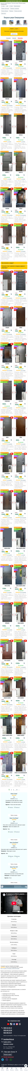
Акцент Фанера (20, 735)
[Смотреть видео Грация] (12, 308)
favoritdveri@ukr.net (8, 1039)
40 (21, 68)
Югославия (7, 473)
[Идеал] (20, 197)
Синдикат (7, 244)
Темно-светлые (5, 8)
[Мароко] (20, 280)
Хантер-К (21, 172)
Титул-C (7, 135)
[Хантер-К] (20, 161)
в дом (11, 24)
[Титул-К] (20, 124)
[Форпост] (20, 462)
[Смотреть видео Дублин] (12, 189)
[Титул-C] (7, 124)
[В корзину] (11, 64)
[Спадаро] (20, 390)
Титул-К (20, 135)
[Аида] (7, 426)
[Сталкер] (20, 50)
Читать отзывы (14, 815)
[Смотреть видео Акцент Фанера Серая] (12, 716)
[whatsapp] (11, 1060)
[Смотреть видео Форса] (25, 344)
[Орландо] (7, 612)
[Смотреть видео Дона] (25, 418)
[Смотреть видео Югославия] (12, 454)
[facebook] (14, 1025)
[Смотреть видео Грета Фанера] (12, 641)
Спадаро (21, 401)
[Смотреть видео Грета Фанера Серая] (25, 566)
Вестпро (21, 98)
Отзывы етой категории (13, 968)
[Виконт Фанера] (7, 687)
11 (21, 215)
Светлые (3, 13)
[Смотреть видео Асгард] (12, 491)
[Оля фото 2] (17, 809)
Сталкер (21, 61)
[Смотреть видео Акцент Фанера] (25, 716)
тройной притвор (18, 24)
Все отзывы (4, 968)
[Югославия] (7, 462)
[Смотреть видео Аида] (12, 418)
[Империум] (20, 233)
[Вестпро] (20, 88)
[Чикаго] (20, 500)
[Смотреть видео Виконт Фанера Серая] (12, 753)
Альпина (7, 363)
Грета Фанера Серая (20, 585)
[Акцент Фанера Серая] (7, 724)
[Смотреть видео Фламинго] (25, 641)
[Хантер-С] (7, 161)
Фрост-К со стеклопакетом (21, 772)
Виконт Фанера (7, 698)
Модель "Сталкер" (14, 793)
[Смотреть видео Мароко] (25, 272)
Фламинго (20, 660)
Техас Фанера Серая (20, 548)
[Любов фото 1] (11, 858)
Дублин (7, 208)
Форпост (21, 473)
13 (7, 215)
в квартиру (4, 24)
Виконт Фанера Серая (7, 772)
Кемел (20, 327)
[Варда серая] (7, 537)
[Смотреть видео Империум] (25, 225)
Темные (11, 11)
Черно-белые (4, 11)
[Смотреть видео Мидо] (12, 272)
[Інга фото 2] (17, 834)
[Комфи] (7, 50)
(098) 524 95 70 (14, 34)
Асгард (7, 511)
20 (21, 298)
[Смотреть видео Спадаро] (25, 381)
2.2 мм (3, 6)
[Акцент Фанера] (20, 724)
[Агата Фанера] (20, 687)
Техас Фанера (21, 623)
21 (21, 370)
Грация (7, 327)
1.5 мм (11, 6)
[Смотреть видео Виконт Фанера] (12, 678)
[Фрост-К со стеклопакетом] (20, 762)
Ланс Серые (7, 585)
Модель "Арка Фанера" (14, 842)
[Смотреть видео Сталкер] (25, 42)
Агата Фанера (21, 698)
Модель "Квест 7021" (14, 867)
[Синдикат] (7, 233)
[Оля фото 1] (11, 809)
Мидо (7, 291)
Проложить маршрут (7, 1054)
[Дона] (20, 426)
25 (7, 105)
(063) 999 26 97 (7, 1033)
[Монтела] (7, 88)
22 (8, 370)
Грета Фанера (7, 660)
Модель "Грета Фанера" (14, 818)
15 (21, 105)
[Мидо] (7, 280)
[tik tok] (11, 1025)
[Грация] (7, 316)
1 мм (7, 6)
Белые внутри (18, 11)
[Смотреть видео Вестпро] (25, 79)
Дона (21, 437)
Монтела (7, 98)
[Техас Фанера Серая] (20, 537)
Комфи (7, 61)
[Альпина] (7, 353)
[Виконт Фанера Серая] (7, 762)
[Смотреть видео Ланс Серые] (12, 566)
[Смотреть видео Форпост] (25, 454)
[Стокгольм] (7, 390)
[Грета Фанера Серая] (20, 574)
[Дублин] (7, 197)
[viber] (7, 1060)
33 (21, 480)
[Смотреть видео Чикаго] (25, 491)
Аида (7, 437)
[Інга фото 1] (11, 834)
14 (7, 68)
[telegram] (3, 1060)
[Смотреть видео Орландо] (12, 603)
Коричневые (17, 6)
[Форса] (20, 353)
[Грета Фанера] (7, 649)
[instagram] (17, 1025)
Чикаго (20, 511)
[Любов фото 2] (17, 858)
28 (7, 667)
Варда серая (7, 548)
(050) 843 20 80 (7, 1030)
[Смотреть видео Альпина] (12, 344)
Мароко (20, 291)
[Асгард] (7, 500)
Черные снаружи (14, 8)
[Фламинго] (20, 649)
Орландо (7, 623)
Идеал (20, 208)
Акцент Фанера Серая (7, 735)
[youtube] (8, 1025)
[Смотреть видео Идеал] (25, 189)
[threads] (20, 1025)
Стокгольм (7, 401)
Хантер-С (7, 172)
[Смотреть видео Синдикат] (12, 225)
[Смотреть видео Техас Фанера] (25, 603)
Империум (20, 244)
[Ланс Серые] (7, 574)
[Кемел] (20, 316)
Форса (20, 363)
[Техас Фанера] (20, 612)
